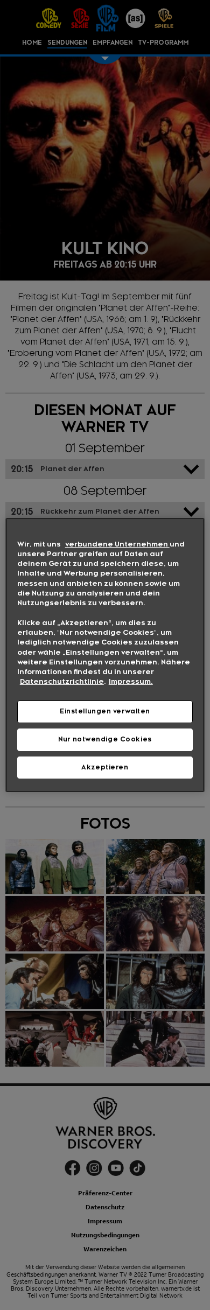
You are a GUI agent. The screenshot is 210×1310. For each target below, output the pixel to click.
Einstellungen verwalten (105, 711)
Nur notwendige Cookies (105, 739)
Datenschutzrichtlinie (62, 681)
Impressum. (131, 681)
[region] (105, 655)
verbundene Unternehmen (117, 544)
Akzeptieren (104, 767)
